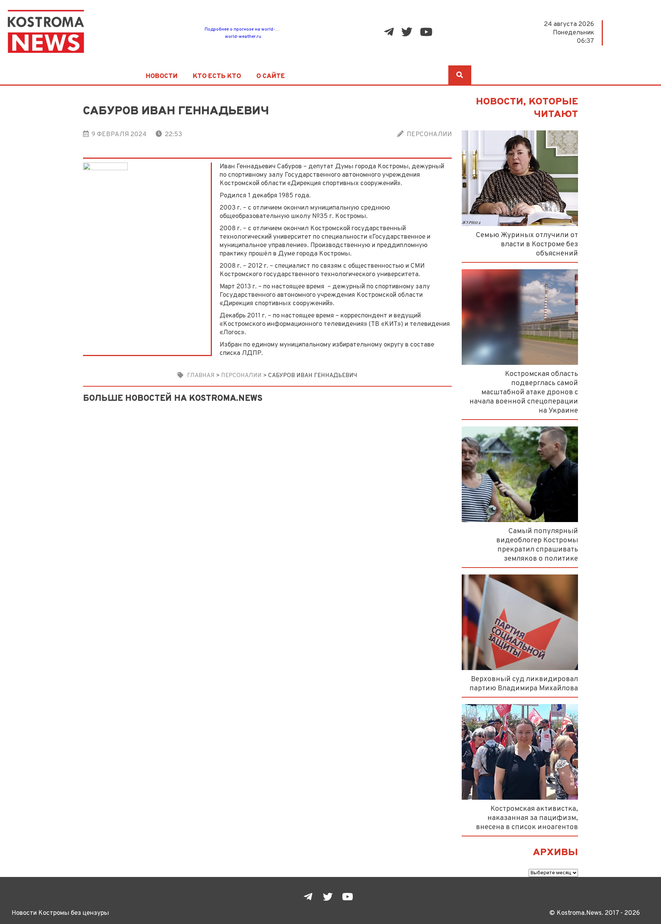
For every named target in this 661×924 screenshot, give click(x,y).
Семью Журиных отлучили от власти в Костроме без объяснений (527, 244)
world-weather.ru (243, 37)
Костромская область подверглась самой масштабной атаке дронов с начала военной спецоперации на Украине (523, 392)
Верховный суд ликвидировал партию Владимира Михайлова (523, 684)
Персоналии (429, 134)
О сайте (270, 76)
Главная (201, 375)
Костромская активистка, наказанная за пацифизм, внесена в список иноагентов (527, 818)
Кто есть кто (217, 76)
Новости (161, 76)
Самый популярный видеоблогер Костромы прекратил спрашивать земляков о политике (537, 545)
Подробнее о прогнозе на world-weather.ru (251, 29)
